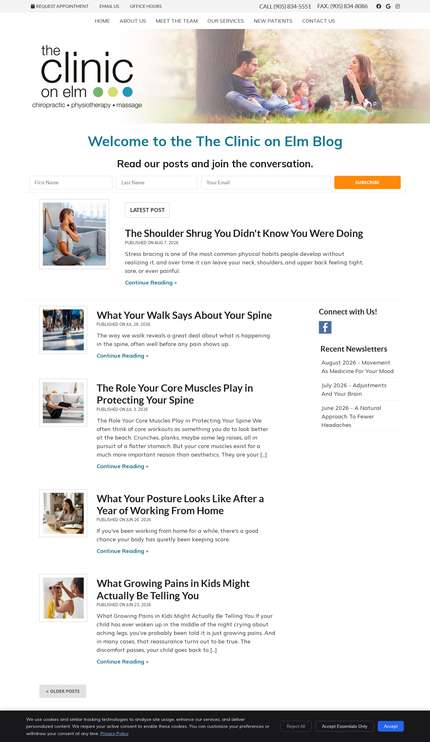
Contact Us (318, 21)
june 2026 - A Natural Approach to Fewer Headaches (351, 416)
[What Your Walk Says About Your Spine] (63, 330)
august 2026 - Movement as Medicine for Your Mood (357, 367)
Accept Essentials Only (344, 726)
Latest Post (147, 210)
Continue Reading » (151, 282)
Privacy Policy (114, 733)
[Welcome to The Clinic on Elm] (87, 106)
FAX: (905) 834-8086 (342, 6)
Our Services (225, 21)
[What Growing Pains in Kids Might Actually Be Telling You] (63, 598)
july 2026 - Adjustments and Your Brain (354, 389)
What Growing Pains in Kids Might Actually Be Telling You (173, 589)
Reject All (296, 726)
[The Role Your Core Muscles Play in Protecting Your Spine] (63, 403)
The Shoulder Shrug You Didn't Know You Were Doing (244, 233)
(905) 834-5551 (292, 6)
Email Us (109, 6)
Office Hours (145, 6)
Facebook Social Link (325, 327)
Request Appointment (62, 6)
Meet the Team (177, 21)
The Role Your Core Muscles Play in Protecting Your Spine (175, 394)
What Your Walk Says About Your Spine (184, 315)
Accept (391, 726)
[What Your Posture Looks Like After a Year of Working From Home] (63, 513)
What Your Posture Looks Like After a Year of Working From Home (180, 504)
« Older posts (63, 691)
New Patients (273, 21)
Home (102, 21)
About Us (133, 21)
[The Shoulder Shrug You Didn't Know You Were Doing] (74, 235)
